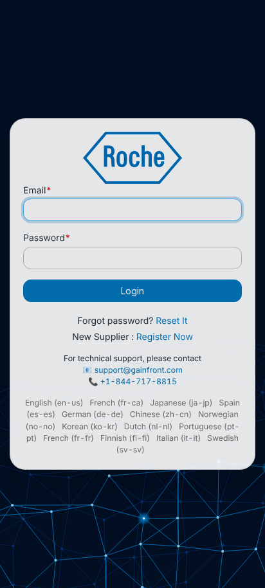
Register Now (164, 337)
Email (37, 190)
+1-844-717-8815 (138, 381)
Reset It (171, 321)
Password (47, 238)
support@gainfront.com (139, 370)
